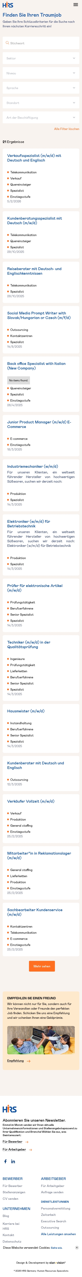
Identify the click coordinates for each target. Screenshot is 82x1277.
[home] (8, 4)
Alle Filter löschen (66, 129)
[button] (74, 4)
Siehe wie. (56, 1247)
